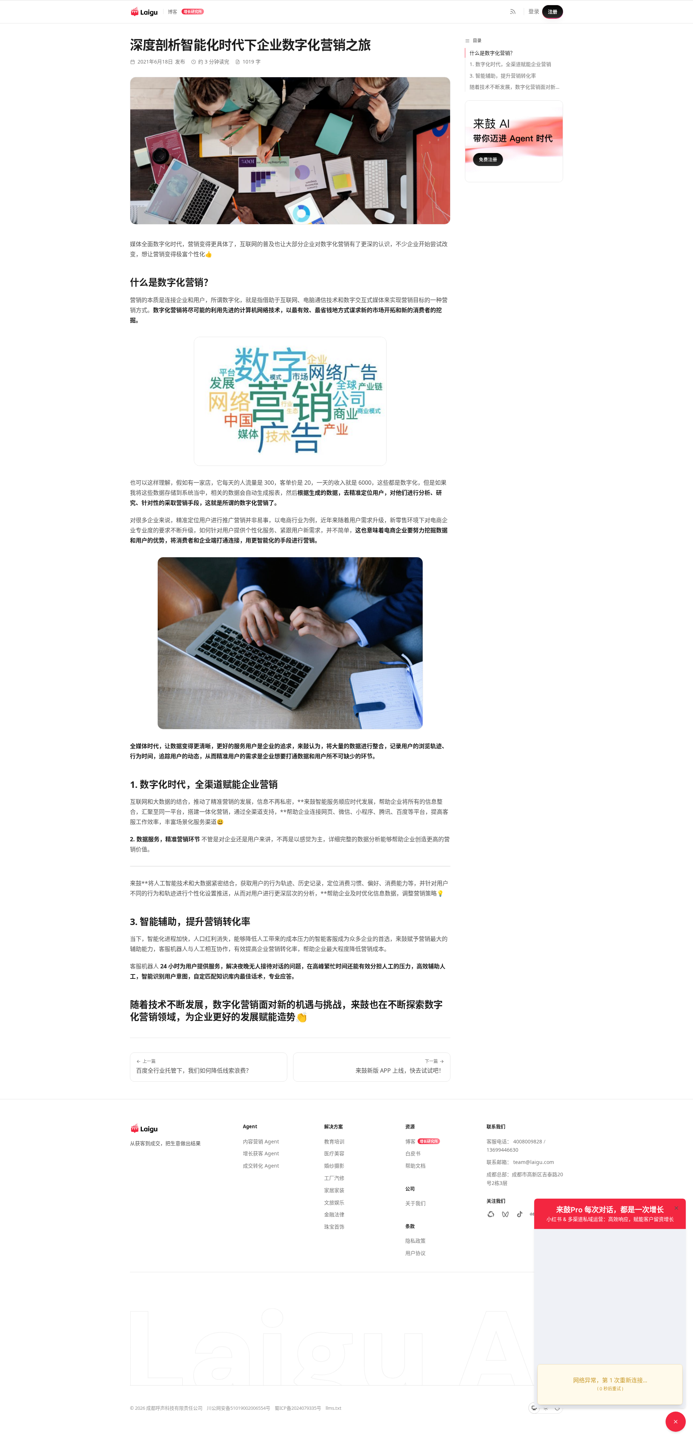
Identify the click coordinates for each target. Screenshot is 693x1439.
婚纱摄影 (334, 1165)
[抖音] (519, 1214)
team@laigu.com (533, 1162)
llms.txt (333, 1408)
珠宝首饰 (334, 1226)
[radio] (534, 1408)
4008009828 (527, 1141)
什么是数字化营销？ (492, 52)
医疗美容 (334, 1153)
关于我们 (415, 1203)
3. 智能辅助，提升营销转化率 (503, 75)
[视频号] (505, 1214)
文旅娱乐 (334, 1202)
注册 (552, 11)
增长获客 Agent (261, 1153)
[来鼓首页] (144, 11)
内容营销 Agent (261, 1141)
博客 (172, 11)
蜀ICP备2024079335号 (298, 1408)
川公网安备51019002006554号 (238, 1408)
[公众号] (491, 1214)
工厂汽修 (334, 1177)
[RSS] (512, 11)
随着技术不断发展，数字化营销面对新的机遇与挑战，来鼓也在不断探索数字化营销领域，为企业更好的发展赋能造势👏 (516, 86)
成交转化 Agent (261, 1165)
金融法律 (334, 1214)
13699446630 (502, 1149)
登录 (533, 11)
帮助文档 (415, 1165)
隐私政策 (415, 1240)
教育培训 (334, 1141)
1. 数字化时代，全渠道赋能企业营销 (510, 64)
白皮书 (412, 1153)
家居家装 (334, 1190)
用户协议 (415, 1253)
